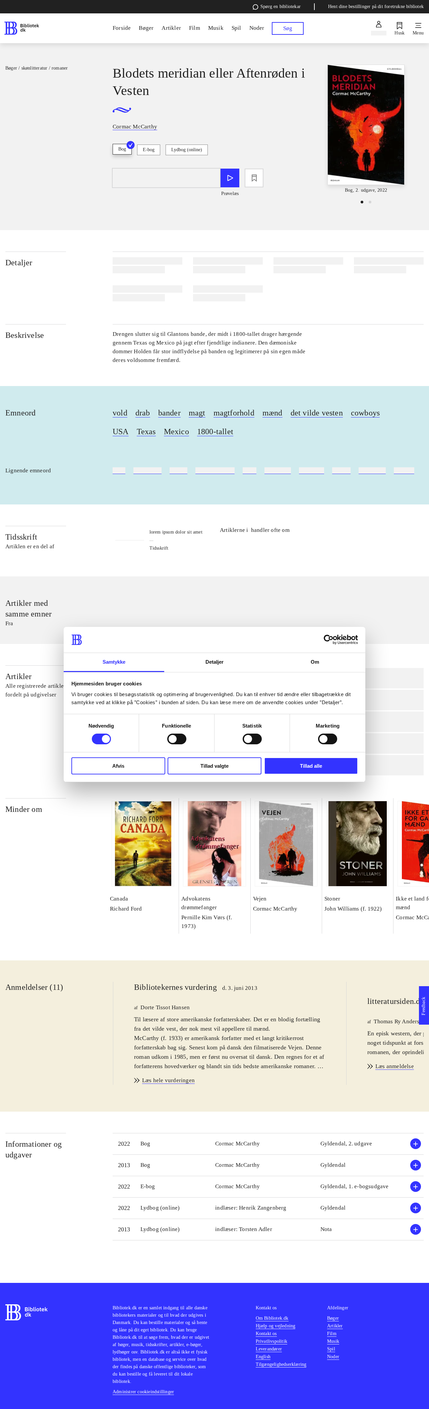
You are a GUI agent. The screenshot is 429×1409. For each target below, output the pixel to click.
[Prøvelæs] (230, 178)
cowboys (365, 412)
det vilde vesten (317, 412)
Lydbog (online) (186, 149)
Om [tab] (315, 662)
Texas (146, 431)
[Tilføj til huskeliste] (254, 178)
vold (120, 412)
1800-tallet (215, 431)
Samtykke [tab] (114, 662)
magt (197, 412)
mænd (272, 412)
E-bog (149, 149)
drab (142, 412)
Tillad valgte (214, 766)
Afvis (118, 766)
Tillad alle (311, 766)
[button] (268, 1144)
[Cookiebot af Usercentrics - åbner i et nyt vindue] (328, 640)
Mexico (176, 431)
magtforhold (233, 412)
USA (121, 431)
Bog (122, 149)
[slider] (366, 129)
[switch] (176, 739)
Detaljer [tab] (214, 662)
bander (169, 412)
